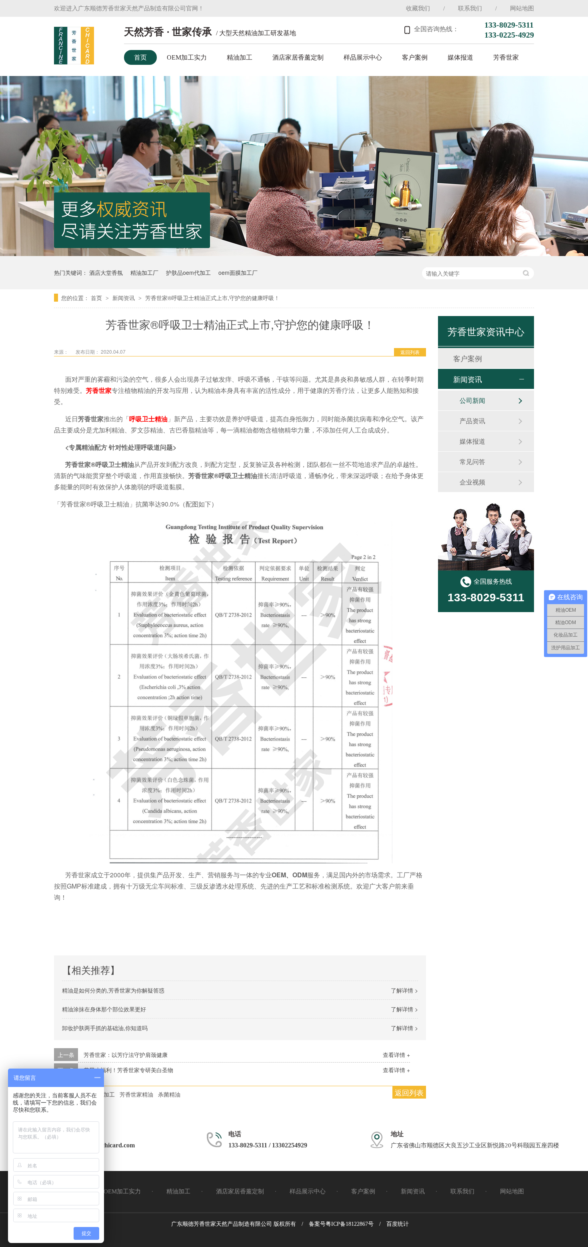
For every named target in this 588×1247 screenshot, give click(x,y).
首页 (140, 57)
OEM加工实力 (187, 57)
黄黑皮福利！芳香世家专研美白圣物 (128, 1070)
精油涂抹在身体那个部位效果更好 (104, 1009)
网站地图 (522, 8)
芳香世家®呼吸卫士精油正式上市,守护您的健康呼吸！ (212, 298)
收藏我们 (418, 8)
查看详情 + (396, 1055)
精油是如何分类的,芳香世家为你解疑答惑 (113, 990)
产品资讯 (472, 420)
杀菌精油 (169, 1094)
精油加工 (239, 57)
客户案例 (415, 57)
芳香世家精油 (136, 1094)
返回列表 (410, 351)
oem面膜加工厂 (238, 272)
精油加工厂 (144, 272)
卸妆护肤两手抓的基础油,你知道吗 (105, 1028)
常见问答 (472, 461)
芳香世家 (506, 57)
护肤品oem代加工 (188, 272)
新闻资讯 (124, 298)
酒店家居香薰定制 (298, 57)
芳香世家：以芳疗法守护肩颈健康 (126, 1055)
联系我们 (470, 8)
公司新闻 (472, 400)
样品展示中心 (363, 57)
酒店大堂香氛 (106, 272)
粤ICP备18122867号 (350, 1224)
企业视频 (472, 481)
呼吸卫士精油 (148, 418)
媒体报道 (460, 57)
